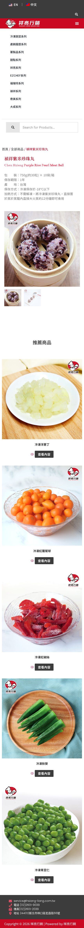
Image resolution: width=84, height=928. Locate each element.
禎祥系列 (15, 91)
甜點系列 (15, 60)
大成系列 (15, 107)
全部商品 (17, 149)
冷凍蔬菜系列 (18, 36)
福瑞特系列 (17, 83)
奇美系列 (15, 99)
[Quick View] (33, 454)
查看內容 (44, 454)
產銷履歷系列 (18, 44)
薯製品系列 (17, 52)
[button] (77, 23)
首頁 (5, 149)
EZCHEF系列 (18, 75)
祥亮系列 (15, 68)
